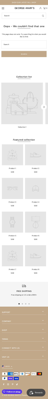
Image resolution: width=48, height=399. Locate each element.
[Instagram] (8, 384)
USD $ (7, 366)
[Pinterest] (12, 384)
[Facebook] (3, 384)
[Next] (44, 107)
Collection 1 (22, 127)
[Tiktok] (17, 384)
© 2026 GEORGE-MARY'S (11, 395)
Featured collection (24, 139)
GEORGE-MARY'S (24, 8)
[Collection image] (22, 103)
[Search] (43, 16)
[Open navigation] (5, 8)
